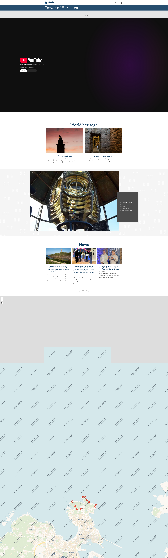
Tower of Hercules (61, 7)
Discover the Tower (87, 13)
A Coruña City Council (76, 2)
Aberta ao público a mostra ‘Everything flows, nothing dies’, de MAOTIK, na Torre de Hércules (109, 268)
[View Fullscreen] (2, 303)
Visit (67, 12)
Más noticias (85, 290)
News (107, 12)
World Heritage (47, 13)
